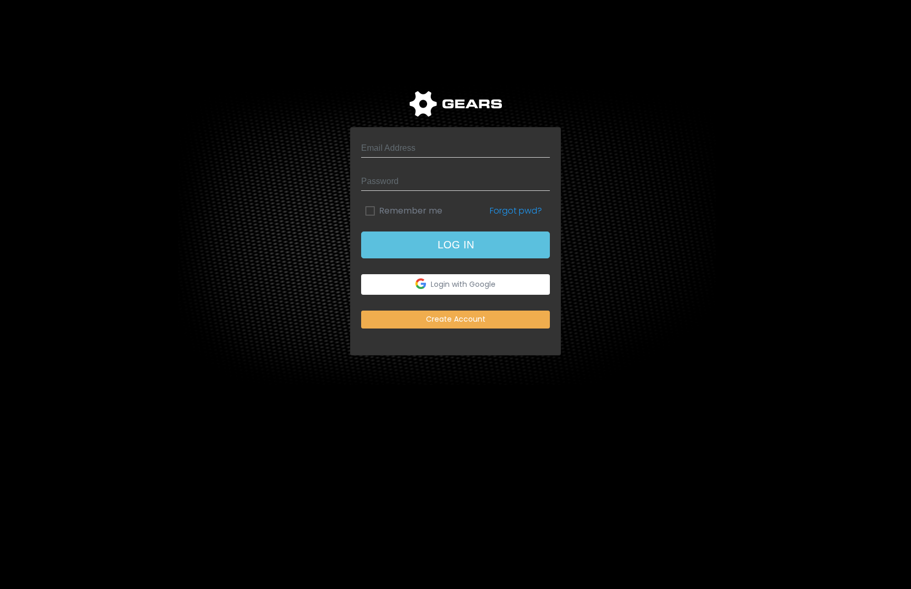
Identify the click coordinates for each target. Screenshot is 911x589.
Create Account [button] (456, 319)
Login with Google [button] (462, 283)
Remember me (410, 211)
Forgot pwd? (516, 211)
